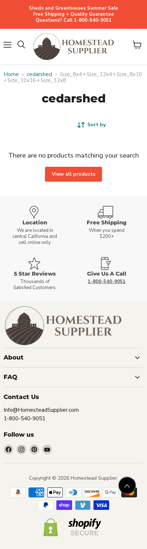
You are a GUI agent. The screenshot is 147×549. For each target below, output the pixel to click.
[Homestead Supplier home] (73, 46)
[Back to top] (127, 485)
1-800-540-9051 (24, 418)
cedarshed (39, 74)
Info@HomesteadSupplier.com (41, 410)
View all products (73, 174)
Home (11, 74)
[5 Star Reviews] (37, 274)
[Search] (21, 45)
